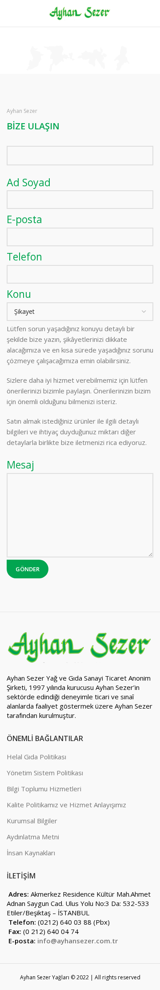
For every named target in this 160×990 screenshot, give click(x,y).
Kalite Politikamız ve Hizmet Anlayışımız (66, 804)
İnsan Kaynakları (31, 852)
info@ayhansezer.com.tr (77, 940)
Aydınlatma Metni (33, 836)
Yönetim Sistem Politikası (45, 772)
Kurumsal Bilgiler (32, 820)
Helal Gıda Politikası (36, 756)
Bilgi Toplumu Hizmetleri (44, 788)
